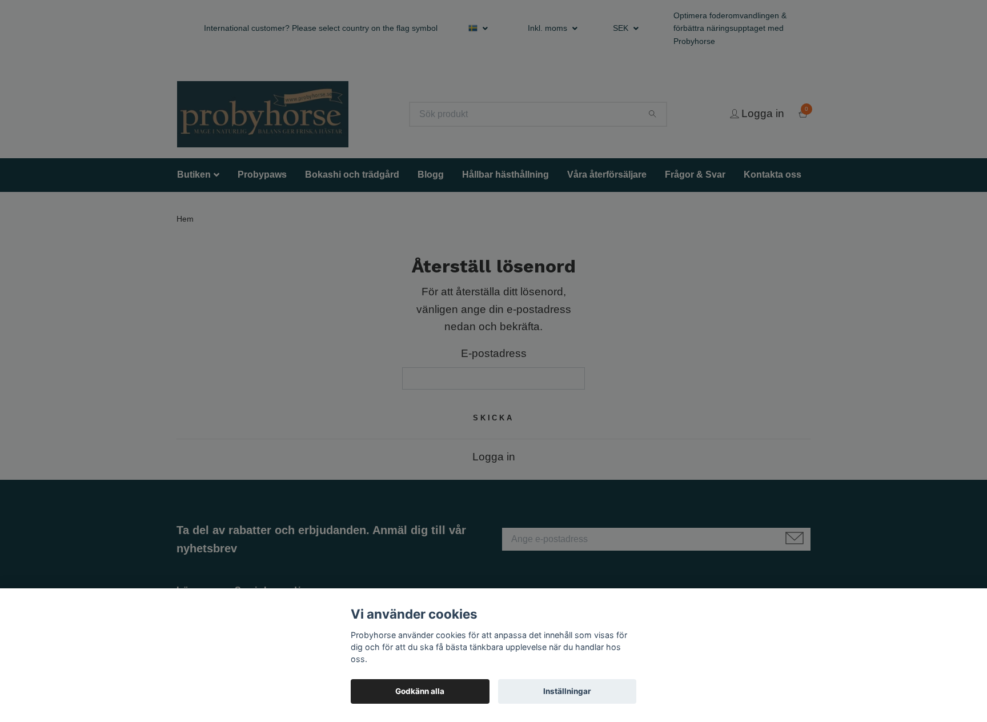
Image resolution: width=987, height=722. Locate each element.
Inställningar (567, 691)
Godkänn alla (419, 691)
